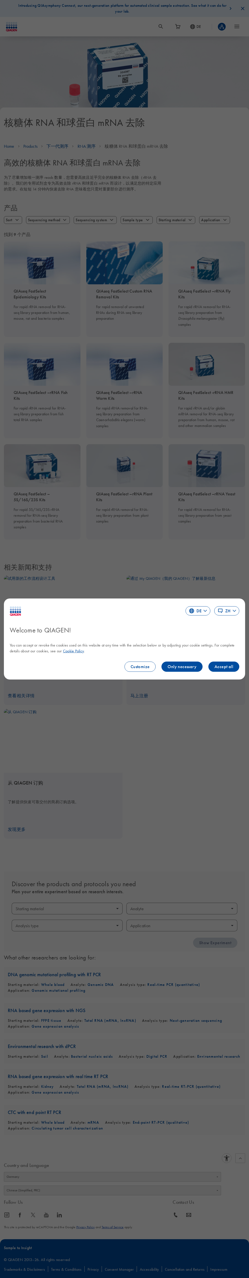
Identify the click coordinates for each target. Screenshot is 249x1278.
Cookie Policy (73, 650)
